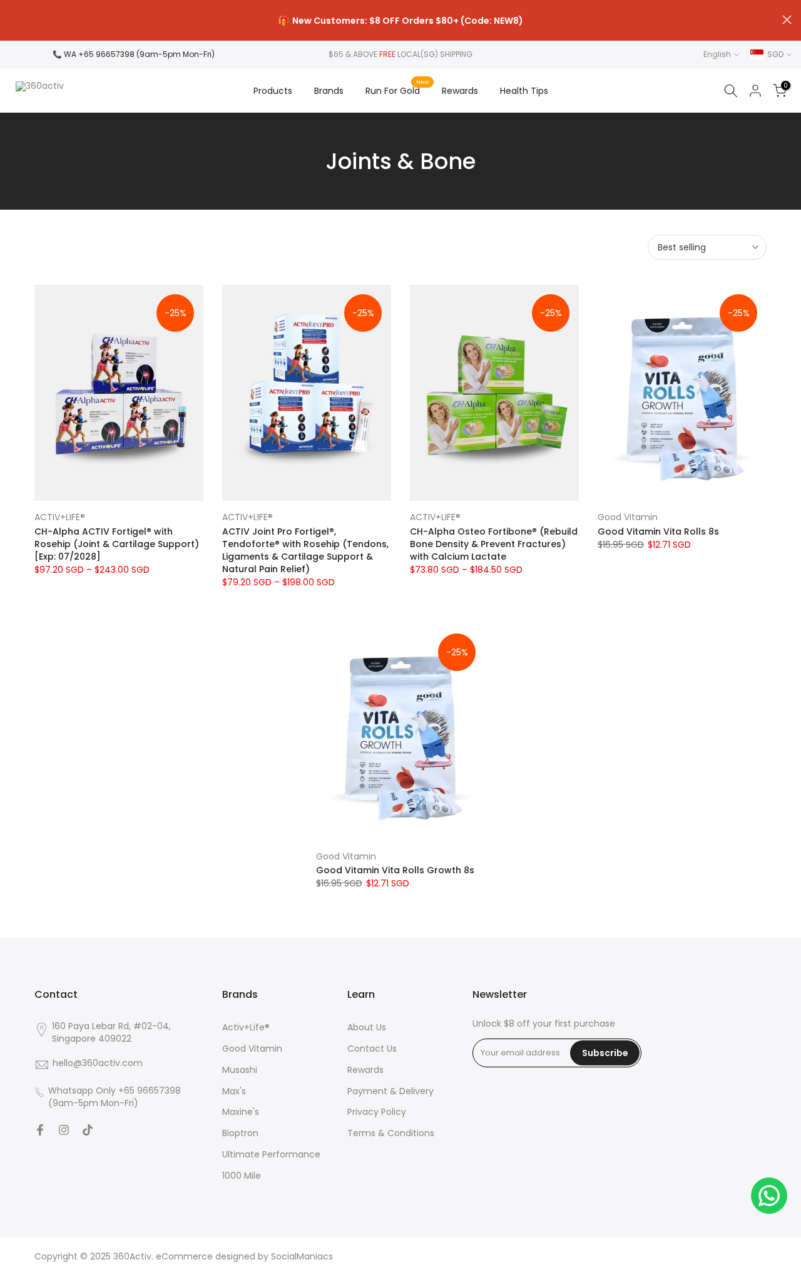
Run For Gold (397, 90)
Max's (234, 1091)
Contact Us (372, 1049)
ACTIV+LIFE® (59, 517)
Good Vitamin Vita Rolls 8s (658, 531)
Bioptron (240, 1133)
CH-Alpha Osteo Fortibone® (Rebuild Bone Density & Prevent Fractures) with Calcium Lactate (494, 544)
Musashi (239, 1070)
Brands (329, 91)
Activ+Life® (246, 1028)
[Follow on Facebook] (40, 1129)
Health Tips (524, 91)
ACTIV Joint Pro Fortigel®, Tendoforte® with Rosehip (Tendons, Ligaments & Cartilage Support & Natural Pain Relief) (305, 550)
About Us (366, 1028)
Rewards (460, 91)
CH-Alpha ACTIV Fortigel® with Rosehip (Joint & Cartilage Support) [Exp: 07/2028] (116, 544)
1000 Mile (241, 1176)
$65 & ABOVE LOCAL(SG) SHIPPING (400, 54)
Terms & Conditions (390, 1133)
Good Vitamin (628, 517)
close (14, 19)
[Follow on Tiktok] (87, 1129)
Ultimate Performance (271, 1155)
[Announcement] (400, 21)
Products (272, 91)
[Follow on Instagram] (63, 1129)
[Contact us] (769, 1195)
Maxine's (240, 1112)
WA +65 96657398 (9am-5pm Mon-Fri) (139, 54)
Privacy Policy (376, 1112)
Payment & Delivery (390, 1091)
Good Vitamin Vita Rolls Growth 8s (395, 870)
